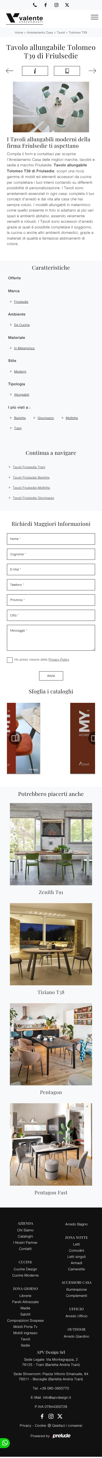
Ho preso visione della (41, 659)
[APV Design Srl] (21, 19)
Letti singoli (76, 1256)
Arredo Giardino (76, 1336)
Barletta (20, 418)
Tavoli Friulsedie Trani (29, 467)
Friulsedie (21, 302)
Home (19, 32)
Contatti (25, 1248)
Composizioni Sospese (25, 1320)
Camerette (76, 1269)
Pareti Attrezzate (25, 1302)
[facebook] (46, 5)
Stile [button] (12, 361)
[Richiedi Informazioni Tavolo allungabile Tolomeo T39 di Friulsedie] (35, 71)
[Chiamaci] (35, 5)
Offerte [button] (14, 278)
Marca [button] (14, 291)
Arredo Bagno (76, 1224)
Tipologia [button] (16, 384)
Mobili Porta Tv (25, 1326)
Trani (18, 428)
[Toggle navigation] (94, 17)
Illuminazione (76, 1289)
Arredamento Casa (40, 32)
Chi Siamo (25, 1230)
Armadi (76, 1263)
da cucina (22, 325)
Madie (25, 1308)
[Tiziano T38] (11, 70)
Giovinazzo (46, 418)
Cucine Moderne (25, 1275)
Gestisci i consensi (67, 1425)
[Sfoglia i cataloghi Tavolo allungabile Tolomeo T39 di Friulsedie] (67, 71)
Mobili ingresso (25, 1333)
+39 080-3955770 (54, 1388)
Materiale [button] (16, 338)
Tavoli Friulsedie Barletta (31, 477)
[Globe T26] (91, 70)
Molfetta (72, 418)
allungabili (21, 394)
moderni (20, 371)
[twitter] (67, 5)
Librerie (25, 1295)
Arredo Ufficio (77, 1316)
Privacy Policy (59, 659)
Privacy (25, 1425)
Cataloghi (25, 1236)
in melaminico (24, 348)
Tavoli (61, 32)
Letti (76, 1244)
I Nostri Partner (25, 1242)
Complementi (76, 1295)
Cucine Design (25, 1269)
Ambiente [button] (17, 314)
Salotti (25, 1314)
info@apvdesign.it (57, 1397)
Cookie (40, 1425)
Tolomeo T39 (78, 32)
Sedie (25, 1345)
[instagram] (56, 5)
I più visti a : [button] (19, 407)
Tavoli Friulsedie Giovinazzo (33, 498)
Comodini (76, 1250)
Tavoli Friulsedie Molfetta (31, 488)
